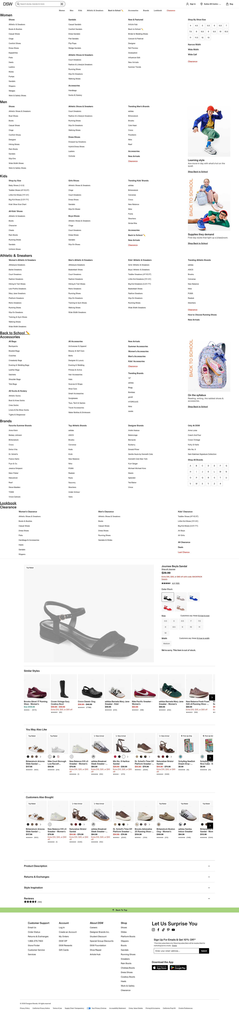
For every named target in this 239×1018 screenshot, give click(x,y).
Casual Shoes (14, 34)
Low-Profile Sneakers (17, 288)
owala (130, 411)
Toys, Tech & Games (76, 403)
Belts (70, 355)
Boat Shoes (13, 116)
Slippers (12, 86)
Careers (93, 927)
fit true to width (203, 638)
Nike (130, 139)
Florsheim (132, 134)
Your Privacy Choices (99, 1008)
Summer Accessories (138, 346)
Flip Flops (72, 43)
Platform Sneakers (16, 298)
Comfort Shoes (15, 43)
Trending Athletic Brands (199, 260)
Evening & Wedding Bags (19, 365)
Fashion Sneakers (16, 279)
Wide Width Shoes (16, 163)
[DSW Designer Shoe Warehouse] (8, 3)
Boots (11, 120)
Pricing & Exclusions (153, 1008)
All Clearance (184, 542)
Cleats (11, 230)
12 (202, 37)
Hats (70, 379)
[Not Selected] (28, 756)
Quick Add (36, 778)
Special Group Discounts (101, 940)
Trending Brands (135, 373)
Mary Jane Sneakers (17, 293)
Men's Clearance (106, 511)
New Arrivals (133, 62)
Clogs (11, 38)
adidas (131, 111)
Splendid (131, 477)
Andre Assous (133, 430)
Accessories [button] (133, 10)
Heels (11, 62)
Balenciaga (132, 435)
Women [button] (62, 10)
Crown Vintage (194, 439)
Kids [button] (80, 10)
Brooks (131, 120)
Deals (180, 547)
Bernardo (132, 439)
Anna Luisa (192, 430)
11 (190, 37)
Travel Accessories (76, 407)
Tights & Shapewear (17, 414)
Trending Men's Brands (138, 106)
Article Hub (132, 24)
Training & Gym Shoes (18, 317)
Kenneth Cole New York (138, 459)
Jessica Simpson (15, 468)
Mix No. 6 (192, 449)
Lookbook (158, 10)
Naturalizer (13, 477)
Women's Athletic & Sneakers (22, 260)
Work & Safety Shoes (17, 95)
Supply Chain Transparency (74, 1008)
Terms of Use (57, 1008)
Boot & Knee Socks (17, 400)
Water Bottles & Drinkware (79, 412)
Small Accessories (76, 393)
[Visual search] (62, 4)
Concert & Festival (135, 38)
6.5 (220, 25)
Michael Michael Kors (137, 468)
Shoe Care (72, 388)
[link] (36, 704)
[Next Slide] (212, 697)
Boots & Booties (15, 29)
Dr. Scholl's (13, 454)
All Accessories (75, 341)
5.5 (208, 25)
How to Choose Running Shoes (202, 314)
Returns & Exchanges (38, 936)
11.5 (196, 37)
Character (13, 225)
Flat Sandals (73, 38)
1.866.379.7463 (35, 940)
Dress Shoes (14, 48)
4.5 (196, 25)
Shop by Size (15, 180)
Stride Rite (132, 223)
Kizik (70, 454)
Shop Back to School (198, 171)
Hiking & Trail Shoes (17, 284)
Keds (70, 449)
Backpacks (13, 346)
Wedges (12, 90)
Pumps (11, 76)
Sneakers (125, 958)
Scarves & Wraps (75, 384)
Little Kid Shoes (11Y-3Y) (19, 195)
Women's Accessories (138, 351)
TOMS (11, 492)
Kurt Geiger (133, 463)
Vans (70, 496)
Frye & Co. (13, 463)
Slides (124, 931)
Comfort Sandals (75, 29)
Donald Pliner (133, 449)
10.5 (226, 31)
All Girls (181, 535)
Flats (11, 57)
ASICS (190, 269)
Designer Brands (136, 425)
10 (220, 31)
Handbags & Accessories (29, 540)
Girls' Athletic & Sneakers (138, 264)
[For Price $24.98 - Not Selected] (181, 597)
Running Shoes (74, 69)
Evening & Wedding (76, 365)
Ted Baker (132, 482)
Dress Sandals (74, 34)
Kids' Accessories (136, 361)
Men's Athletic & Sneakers (80, 260)
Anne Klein (13, 430)
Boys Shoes (74, 215)
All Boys (181, 530)
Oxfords (71, 156)
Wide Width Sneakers (17, 326)
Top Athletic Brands (77, 425)
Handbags (72, 90)
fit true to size (203, 615)
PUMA (190, 293)
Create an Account (68, 931)
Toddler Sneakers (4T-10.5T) (139, 274)
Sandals (12, 81)
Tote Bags (13, 384)
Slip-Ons (12, 158)
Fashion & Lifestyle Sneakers (80, 64)
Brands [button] (146, 10)
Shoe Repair (95, 949)
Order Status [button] (34, 931)
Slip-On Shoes (74, 209)
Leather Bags (14, 369)
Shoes (12, 19)
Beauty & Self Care (76, 351)
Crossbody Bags (15, 360)
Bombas (131, 392)
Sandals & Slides (105, 540)
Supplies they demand (201, 234)
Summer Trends (134, 67)
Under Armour (74, 492)
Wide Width (193, 49)
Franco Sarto (14, 459)
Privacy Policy (25, 1008)
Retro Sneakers (15, 302)
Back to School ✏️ (115, 10)
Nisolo (130, 473)
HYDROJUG (133, 401)
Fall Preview (133, 48)
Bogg (130, 387)
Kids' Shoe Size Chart (17, 204)
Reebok (191, 298)
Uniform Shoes (15, 249)
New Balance (133, 204)
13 (208, 37)
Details (164, 579)
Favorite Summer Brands (20, 425)
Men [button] (71, 10)
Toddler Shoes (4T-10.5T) (19, 190)
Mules (11, 71)
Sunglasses (73, 398)
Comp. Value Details (136, 1008)
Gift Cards (64, 949)
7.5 (190, 31)
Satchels (12, 374)
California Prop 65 (169, 1008)
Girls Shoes (73, 180)
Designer (131, 43)
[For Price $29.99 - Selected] (168, 597)
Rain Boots (13, 149)
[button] (43, 735)
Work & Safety (128, 985)
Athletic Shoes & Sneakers (80, 54)
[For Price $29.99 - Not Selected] (193, 597)
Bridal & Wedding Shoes (138, 34)
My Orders (64, 936)
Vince (130, 487)
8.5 (202, 31)
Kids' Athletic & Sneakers (139, 260)
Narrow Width (194, 44)
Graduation (132, 52)
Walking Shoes (74, 78)
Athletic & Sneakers (17, 24)
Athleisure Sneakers (17, 264)
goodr (130, 397)
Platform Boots (128, 936)
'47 (129, 378)
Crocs (130, 130)
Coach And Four (194, 435)
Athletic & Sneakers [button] (95, 10)
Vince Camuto (14, 496)
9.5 (214, 31)
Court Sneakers (74, 59)
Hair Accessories (75, 374)
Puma (130, 213)
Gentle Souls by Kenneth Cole (140, 454)
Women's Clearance (28, 511)
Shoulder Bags (15, 379)
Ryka (70, 477)
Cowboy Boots (128, 976)
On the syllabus (197, 395)
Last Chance (183, 552)
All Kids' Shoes (16, 211)
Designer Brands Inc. (100, 931)
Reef (130, 144)
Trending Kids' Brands (138, 180)
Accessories (134, 151)
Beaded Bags (14, 351)
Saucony (72, 482)
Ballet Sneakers (15, 269)
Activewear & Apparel (77, 346)
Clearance (192, 61)
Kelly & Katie (193, 444)
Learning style (196, 160)
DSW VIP (63, 940)
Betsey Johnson (15, 435)
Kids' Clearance (185, 511)
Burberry (131, 444)
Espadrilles (13, 52)
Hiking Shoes (14, 144)
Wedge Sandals (74, 48)
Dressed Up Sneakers (77, 141)
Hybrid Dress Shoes (76, 146)
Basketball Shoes (75, 269)
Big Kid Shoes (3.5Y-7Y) (19, 199)
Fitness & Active (75, 369)
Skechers (132, 218)
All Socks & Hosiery (18, 390)
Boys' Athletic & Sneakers (138, 269)
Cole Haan (132, 125)
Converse (132, 195)
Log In (62, 927)
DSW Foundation (98, 945)
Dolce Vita (13, 449)
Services (32, 954)
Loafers (12, 67)
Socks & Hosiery (75, 95)
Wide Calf (192, 54)
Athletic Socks (15, 395)
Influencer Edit (134, 57)
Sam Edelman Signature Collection (202, 454)
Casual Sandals (74, 24)
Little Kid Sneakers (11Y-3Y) (139, 279)
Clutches (12, 355)
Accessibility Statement (117, 1008)
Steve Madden (14, 487)
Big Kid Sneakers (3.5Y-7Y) (139, 284)
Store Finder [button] (34, 945)
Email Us (32, 927)
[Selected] (50, 756)
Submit (204, 951)
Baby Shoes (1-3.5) (16, 185)
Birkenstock (133, 116)
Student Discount (98, 936)
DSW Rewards (65, 945)
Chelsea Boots (128, 967)
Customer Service (36, 949)
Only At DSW (194, 425)
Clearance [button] (171, 10)
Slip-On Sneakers (75, 74)
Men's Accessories (137, 356)
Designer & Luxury (76, 360)
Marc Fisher (13, 473)
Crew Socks (13, 405)
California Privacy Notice (41, 1008)
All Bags (12, 341)
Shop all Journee (168, 569)
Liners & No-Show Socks (19, 410)
